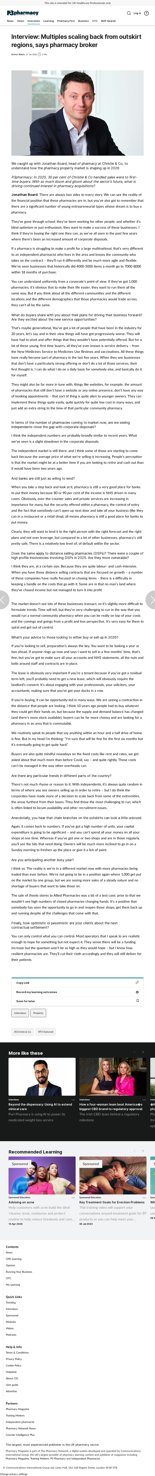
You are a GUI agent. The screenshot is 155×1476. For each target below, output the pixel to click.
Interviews (20, 1013)
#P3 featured (45, 1031)
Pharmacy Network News (21, 1428)
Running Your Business (19, 1271)
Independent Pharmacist (85, 1458)
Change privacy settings (13, 1474)
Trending (11, 1302)
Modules (11, 1321)
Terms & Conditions (17, 1352)
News (9, 1252)
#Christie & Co (22, 1031)
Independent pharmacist (20, 1421)
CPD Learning (14, 1258)
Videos (10, 1328)
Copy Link (22, 982)
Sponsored (12, 1315)
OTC (8, 1278)
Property (38, 1013)
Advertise (11, 1391)
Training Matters (15, 1415)
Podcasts (11, 1334)
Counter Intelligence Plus (20, 1434)
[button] (142, 1052)
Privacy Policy (14, 1359)
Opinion (10, 1265)
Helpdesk (11, 1371)
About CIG (12, 1378)
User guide (12, 1384)
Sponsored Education (19, 1197)
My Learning (13, 1284)
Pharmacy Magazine (17, 1409)
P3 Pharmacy (58, 1458)
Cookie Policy (13, 1365)
